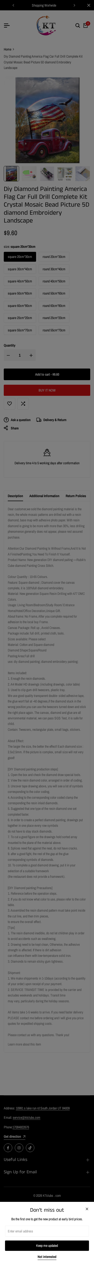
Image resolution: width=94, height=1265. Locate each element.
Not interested (47, 1257)
